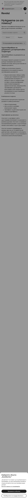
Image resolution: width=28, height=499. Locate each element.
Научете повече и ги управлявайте (10, 486)
